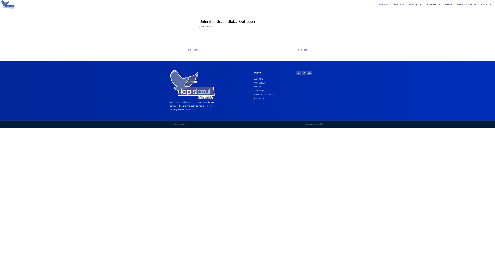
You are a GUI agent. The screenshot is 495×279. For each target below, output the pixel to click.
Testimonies (432, 4)
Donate (448, 4)
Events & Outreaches (466, 4)
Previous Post (193, 50)
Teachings (413, 4)
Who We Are (259, 83)
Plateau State (207, 26)
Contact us (486, 4)
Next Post (303, 50)
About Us (397, 4)
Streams (381, 4)
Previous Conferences (264, 94)
